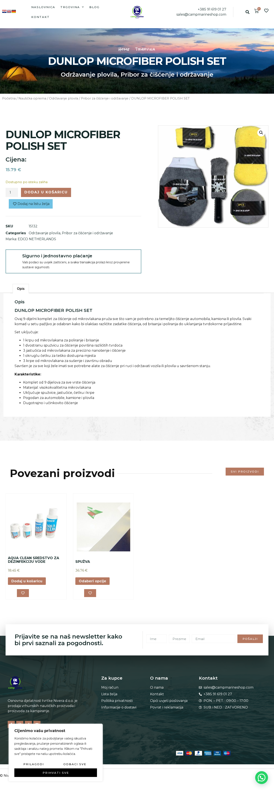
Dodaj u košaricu (46, 192)
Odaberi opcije (92, 581)
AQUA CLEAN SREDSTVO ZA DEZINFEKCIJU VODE (33, 560)
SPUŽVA (82, 562)
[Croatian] (4, 11)
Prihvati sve (56, 772)
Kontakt (40, 17)
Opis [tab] (21, 288)
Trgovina (70, 7)
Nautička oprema (32, 98)
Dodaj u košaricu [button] (26, 581)
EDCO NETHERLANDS (37, 239)
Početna (9, 98)
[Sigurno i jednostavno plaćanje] (13, 257)
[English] (9, 11)
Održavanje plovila (89, 74)
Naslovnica (43, 7)
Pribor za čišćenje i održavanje (167, 74)
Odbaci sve (74, 764)
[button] (247, 12)
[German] (14, 11)
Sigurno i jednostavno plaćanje (57, 255)
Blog (94, 7)
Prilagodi (33, 764)
